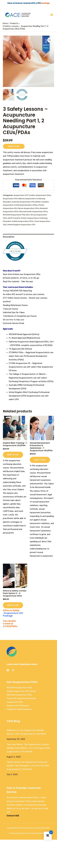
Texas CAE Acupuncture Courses (21, 698)
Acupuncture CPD (10, 199)
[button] (49, 40)
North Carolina (14, 218)
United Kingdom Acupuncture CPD (21, 225)
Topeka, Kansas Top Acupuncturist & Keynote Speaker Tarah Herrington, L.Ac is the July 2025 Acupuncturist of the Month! (28, 765)
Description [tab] (8, 237)
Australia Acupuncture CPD (23, 202)
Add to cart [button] (13, 454)
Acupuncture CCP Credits (24, 195)
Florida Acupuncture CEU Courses (21, 691)
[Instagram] (13, 670)
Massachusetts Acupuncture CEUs (33, 212)
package (45, 3)
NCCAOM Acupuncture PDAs (19, 687)
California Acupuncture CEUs (19, 695)
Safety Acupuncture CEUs (23, 221)
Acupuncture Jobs (15, 702)
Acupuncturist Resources (18, 705)
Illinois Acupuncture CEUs (28, 208)
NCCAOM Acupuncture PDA (14, 215)
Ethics (35, 205)
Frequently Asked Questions (19, 709)
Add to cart (14, 146)
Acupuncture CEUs (43, 195)
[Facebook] (8, 670)
